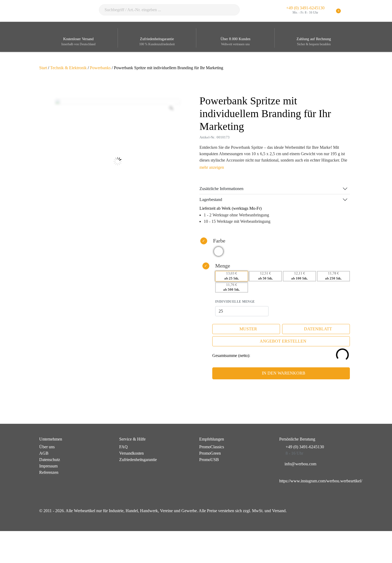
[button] (349, 11)
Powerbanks (100, 67)
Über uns (47, 447)
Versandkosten (131, 453)
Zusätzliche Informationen (221, 188)
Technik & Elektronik (68, 67)
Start (43, 67)
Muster (248, 329)
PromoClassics (211, 447)
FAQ (123, 447)
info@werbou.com (300, 464)
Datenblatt (318, 329)
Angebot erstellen (283, 341)
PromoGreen (210, 453)
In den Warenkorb (283, 373)
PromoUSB (209, 459)
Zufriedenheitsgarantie (138, 459)
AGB (44, 453)
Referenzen (48, 472)
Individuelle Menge (235, 301)
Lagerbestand (210, 199)
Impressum (48, 466)
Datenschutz (49, 459)
